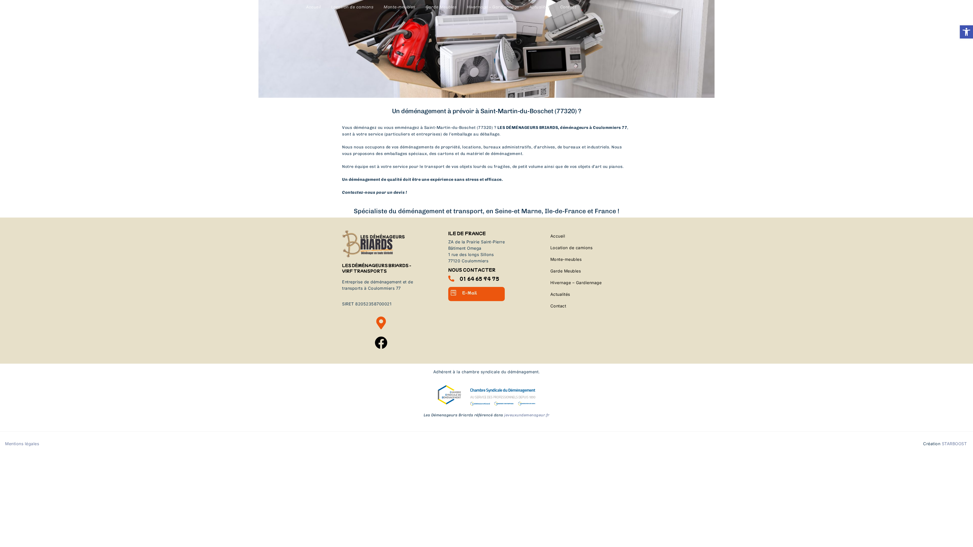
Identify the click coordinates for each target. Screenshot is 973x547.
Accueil (313, 7)
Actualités (539, 7)
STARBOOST (954, 443)
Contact (568, 7)
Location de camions (352, 7)
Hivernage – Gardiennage (493, 7)
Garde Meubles (441, 7)
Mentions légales (22, 443)
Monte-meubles (400, 7)
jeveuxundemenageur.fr (527, 415)
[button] (966, 31)
